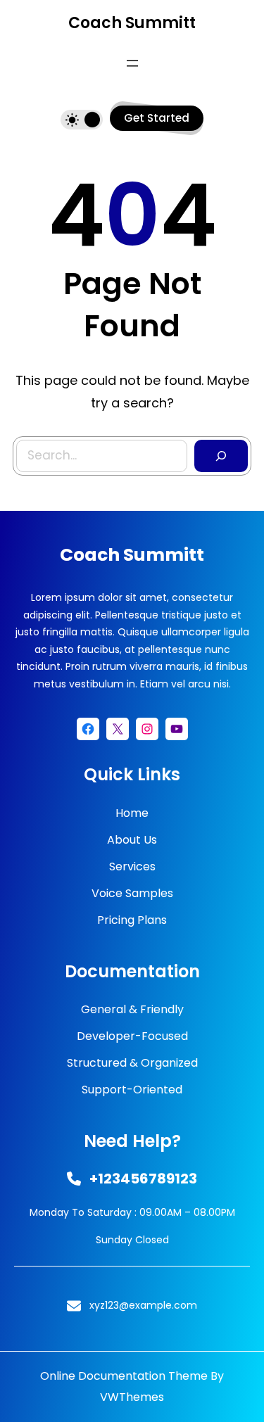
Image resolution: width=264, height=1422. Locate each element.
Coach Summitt (132, 23)
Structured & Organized (132, 1063)
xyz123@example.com (143, 1305)
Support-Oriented (132, 1089)
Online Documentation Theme (124, 1376)
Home (132, 813)
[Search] (221, 456)
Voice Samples (132, 893)
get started (156, 117)
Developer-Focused (132, 1036)
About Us (132, 840)
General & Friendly (132, 1009)
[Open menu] (132, 63)
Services (132, 866)
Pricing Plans (132, 920)
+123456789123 (143, 1178)
